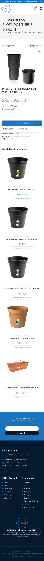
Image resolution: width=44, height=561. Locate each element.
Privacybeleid (15, 554)
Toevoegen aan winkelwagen (22, 123)
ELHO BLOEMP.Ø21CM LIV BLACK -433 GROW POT (22, 289)
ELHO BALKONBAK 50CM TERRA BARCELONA (22, 388)
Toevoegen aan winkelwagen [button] (22, 198)
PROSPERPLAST (11, 139)
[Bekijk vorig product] (3, 45)
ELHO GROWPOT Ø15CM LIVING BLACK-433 (21, 239)
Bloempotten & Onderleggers (19, 136)
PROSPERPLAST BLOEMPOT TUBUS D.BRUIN (28, 33)
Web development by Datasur (22, 556)
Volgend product (33, 46)
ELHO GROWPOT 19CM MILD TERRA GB (22, 338)
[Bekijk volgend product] (40, 45)
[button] (41, 8)
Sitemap (5, 554)
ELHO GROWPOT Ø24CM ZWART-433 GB (22, 189)
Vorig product (10, 46)
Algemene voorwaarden (32, 554)
